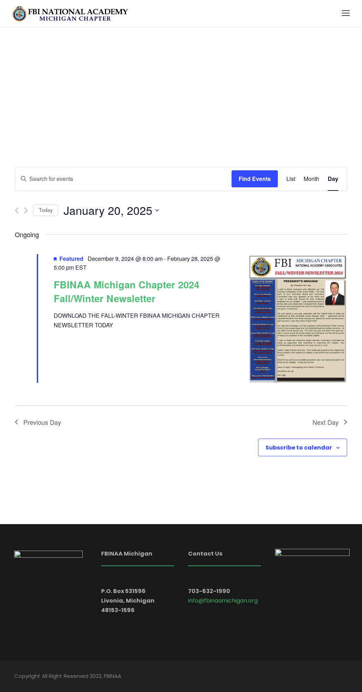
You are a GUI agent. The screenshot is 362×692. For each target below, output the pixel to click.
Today (46, 209)
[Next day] (26, 210)
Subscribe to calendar (298, 448)
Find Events (255, 179)
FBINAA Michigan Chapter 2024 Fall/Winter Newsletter (126, 291)
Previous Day (42, 422)
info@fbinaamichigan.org (223, 601)
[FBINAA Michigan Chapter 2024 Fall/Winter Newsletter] (297, 318)
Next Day (326, 422)
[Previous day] (17, 210)
